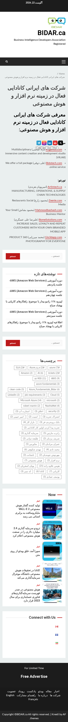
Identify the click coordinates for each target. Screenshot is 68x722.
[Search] (7, 61)
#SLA (20, 368)
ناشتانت (28, 455)
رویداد (21, 691)
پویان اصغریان (25, 466)
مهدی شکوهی (32, 449)
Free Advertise (34, 676)
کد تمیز (26, 471)
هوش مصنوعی (33, 460)
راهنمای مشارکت (26, 695)
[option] (34, 510)
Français (33, 699)
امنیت (33, 417)
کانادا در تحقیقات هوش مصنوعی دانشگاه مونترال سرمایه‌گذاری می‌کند (26, 574)
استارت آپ (23, 411)
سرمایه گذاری (29, 433)
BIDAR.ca (51, 33)
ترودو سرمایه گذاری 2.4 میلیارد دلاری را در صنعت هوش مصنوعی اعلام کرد (26, 532)
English (10, 695)
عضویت (11, 691)
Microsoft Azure (30, 400)
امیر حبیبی (17, 417)
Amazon (27, 373)
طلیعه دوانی (30, 439)
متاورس (31, 444)
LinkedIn (14, 395)
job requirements (35, 395)
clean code (17, 389)
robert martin (31, 406)
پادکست (31, 691)
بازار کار (28, 422)
